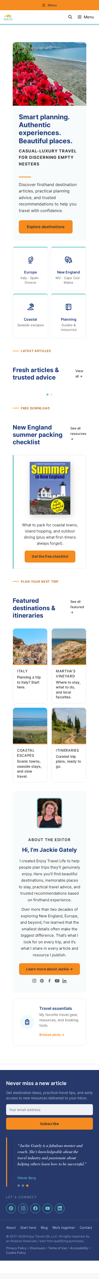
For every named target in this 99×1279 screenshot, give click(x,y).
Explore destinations (45, 226)
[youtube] (47, 1208)
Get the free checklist (50, 556)
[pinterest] (11, 1208)
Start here (28, 1227)
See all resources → (78, 433)
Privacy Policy (16, 1248)
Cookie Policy (16, 1253)
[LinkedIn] (64, 981)
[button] (70, 17)
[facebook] (35, 1208)
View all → (79, 373)
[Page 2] (52, 395)
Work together (63, 1227)
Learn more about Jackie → (49, 969)
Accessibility (79, 1248)
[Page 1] (47, 395)
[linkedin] (59, 1208)
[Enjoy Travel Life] (8, 17)
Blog (44, 1227)
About (11, 1227)
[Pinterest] (42, 981)
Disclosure (37, 1248)
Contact (86, 1227)
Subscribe (49, 1123)
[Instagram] (34, 981)
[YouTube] (57, 981)
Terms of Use (57, 1248)
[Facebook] (49, 981)
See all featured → (77, 606)
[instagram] (23, 1208)
